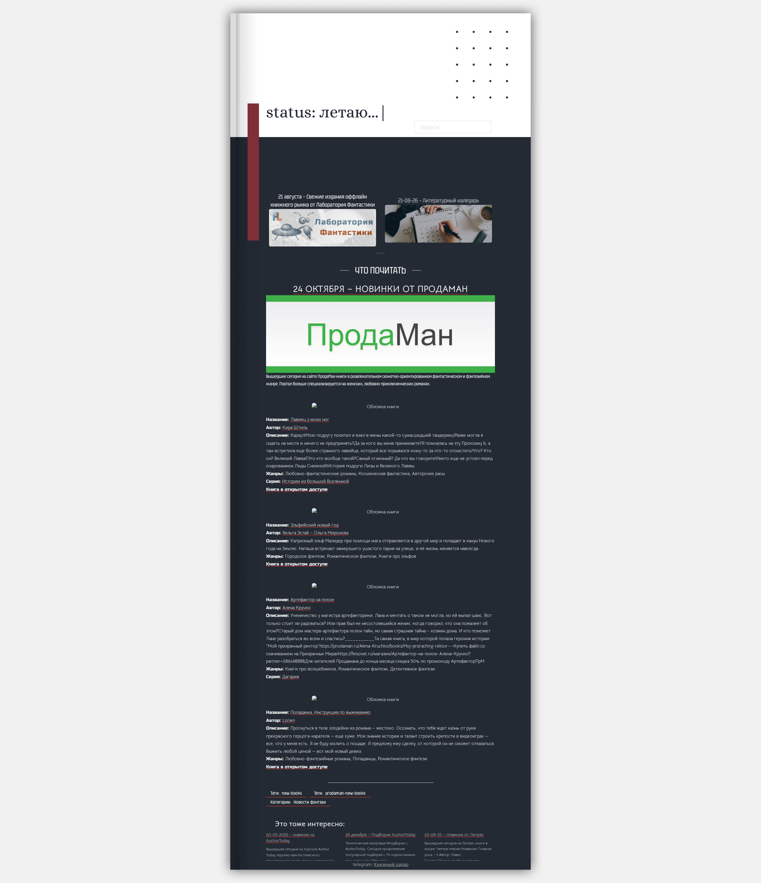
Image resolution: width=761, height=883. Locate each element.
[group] (322, 219)
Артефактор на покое (312, 599)
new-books (292, 793)
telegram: (380, 864)
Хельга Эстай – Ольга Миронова (315, 532)
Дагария (290, 676)
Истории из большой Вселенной (315, 481)
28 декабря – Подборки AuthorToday (380, 834)
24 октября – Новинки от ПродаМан (380, 289)
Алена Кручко (296, 607)
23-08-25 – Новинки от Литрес (454, 834)
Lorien (288, 720)
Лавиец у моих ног (309, 419)
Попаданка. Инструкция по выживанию (330, 712)
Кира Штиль (295, 427)
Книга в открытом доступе (297, 489)
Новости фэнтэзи (310, 802)
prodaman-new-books (346, 793)
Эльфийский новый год (314, 525)
